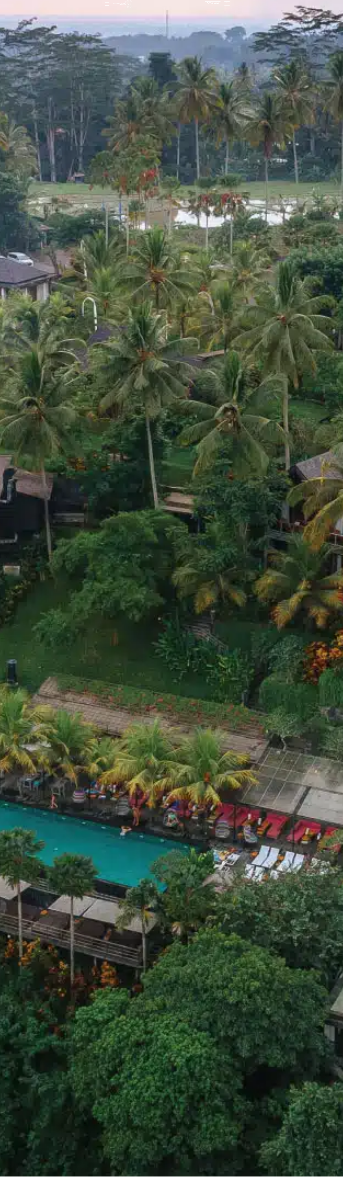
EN (227, 3)
